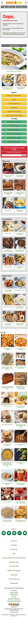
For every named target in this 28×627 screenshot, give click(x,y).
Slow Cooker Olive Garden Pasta (20, 407)
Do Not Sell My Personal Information (14, 558)
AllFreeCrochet (14, 592)
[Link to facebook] (4, 533)
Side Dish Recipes (14, 130)
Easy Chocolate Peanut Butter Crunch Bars (20, 193)
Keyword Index (14, 562)
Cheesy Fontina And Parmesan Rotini (7, 521)
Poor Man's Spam (8, 267)
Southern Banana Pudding (20, 234)
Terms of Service (14, 579)
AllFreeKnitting (14, 594)
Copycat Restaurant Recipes (14, 115)
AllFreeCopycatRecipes (14, 599)
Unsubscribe (14, 583)
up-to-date (17, 28)
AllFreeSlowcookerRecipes (14, 601)
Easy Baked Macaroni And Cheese (20, 88)
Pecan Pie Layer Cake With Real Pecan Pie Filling (21, 425)
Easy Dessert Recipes (14, 122)
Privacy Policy (10, 152)
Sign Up (23, 155)
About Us (14, 541)
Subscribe (14, 575)
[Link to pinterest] (14, 533)
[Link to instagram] (19, 533)
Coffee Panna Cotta (7, 406)
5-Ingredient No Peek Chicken (20, 267)
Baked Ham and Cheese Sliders (20, 324)
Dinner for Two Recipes (14, 133)
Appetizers (14, 107)
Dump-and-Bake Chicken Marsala (14, 71)
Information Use (17, 152)
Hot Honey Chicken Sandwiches (7, 445)
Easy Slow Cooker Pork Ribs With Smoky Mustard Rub (7, 388)
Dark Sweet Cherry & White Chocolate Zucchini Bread (20, 388)
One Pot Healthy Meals (14, 138)
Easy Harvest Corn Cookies (20, 463)
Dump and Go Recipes (14, 111)
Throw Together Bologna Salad (8, 291)
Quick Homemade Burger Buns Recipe (21, 367)
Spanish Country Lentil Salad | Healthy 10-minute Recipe (7, 368)
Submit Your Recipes (14, 570)
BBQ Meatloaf (8, 210)
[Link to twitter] (9, 533)
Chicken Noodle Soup (8, 307)
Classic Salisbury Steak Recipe (20, 176)
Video (14, 99)
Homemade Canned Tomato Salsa (20, 484)
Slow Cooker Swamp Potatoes (21, 349)
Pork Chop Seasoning (7, 424)
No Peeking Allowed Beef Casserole (20, 251)
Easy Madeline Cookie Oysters (7, 484)
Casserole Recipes (14, 103)
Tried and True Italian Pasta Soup (8, 176)
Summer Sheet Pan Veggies (7, 349)
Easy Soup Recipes (14, 141)
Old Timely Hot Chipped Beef (8, 324)
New (2, 332)
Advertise (14, 545)
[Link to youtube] (25, 533)
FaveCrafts (14, 590)
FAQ (14, 553)
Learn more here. (14, 612)
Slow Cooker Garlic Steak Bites (21, 445)
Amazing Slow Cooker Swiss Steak (8, 251)
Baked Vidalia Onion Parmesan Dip (19, 307)
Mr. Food (14, 596)
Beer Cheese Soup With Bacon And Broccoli (7, 88)
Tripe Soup (8, 233)
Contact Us (14, 549)
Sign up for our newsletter (10, 33)
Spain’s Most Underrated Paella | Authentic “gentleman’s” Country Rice (7, 464)
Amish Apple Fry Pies (20, 290)
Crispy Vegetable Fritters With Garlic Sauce (20, 521)
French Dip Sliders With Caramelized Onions (8, 193)
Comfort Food (14, 125)
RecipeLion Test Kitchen (14, 95)
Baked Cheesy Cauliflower (20, 211)
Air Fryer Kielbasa (7, 501)
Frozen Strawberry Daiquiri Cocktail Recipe (20, 502)
